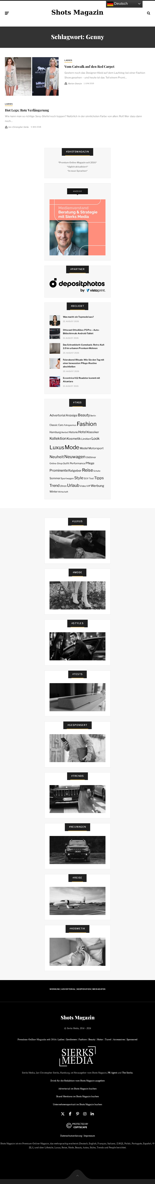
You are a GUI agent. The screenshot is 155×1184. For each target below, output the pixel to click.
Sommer (55, 478)
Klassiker (93, 432)
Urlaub (73, 485)
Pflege (90, 463)
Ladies (68, 60)
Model (84, 448)
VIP (88, 486)
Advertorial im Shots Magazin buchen (77, 1088)
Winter (54, 491)
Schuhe (96, 471)
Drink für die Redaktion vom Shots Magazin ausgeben (77, 1080)
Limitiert (86, 438)
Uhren (63, 486)
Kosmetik (74, 438)
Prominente (59, 470)
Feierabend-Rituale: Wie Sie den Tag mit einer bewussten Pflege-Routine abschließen (83, 363)
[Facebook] (70, 1114)
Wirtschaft (63, 492)
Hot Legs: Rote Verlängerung (27, 110)
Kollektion (58, 438)
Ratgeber (74, 470)
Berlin (93, 415)
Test (91, 478)
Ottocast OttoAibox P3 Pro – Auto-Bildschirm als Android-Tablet (81, 332)
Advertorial (57, 415)
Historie (73, 432)
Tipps (99, 478)
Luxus (57, 447)
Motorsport (96, 448)
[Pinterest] (77, 1114)
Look (95, 438)
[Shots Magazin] (77, 12)
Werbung (97, 486)
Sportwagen (67, 478)
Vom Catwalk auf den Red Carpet (89, 66)
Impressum (89, 1135)
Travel (108, 1039)
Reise (87, 470)
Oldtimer (91, 457)
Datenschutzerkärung (71, 1135)
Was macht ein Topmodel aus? (78, 317)
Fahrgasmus (70, 425)
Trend (55, 485)
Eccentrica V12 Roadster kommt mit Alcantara (81, 380)
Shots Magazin (78, 1017)
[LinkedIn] (92, 1114)
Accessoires (119, 1039)
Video (83, 486)
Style (78, 478)
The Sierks (127, 1072)
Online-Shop (56, 463)
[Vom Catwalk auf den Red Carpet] (32, 76)
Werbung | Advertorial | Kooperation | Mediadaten (77, 989)
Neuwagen (74, 456)
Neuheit (57, 457)
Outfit (66, 463)
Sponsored (132, 1039)
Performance (77, 463)
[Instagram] (85, 1114)
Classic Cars (57, 424)
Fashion (87, 424)
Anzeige (71, 415)
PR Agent (112, 1072)
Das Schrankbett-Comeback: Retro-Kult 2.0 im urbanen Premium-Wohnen (83, 346)
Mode (72, 447)
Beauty (84, 415)
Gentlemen (71, 1039)
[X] (63, 1114)
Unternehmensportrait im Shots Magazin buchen (77, 1104)
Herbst (64, 432)
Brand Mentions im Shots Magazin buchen (77, 1096)
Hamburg (55, 432)
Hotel (82, 432)
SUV (86, 478)
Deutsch (120, 4)
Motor (100, 1039)
